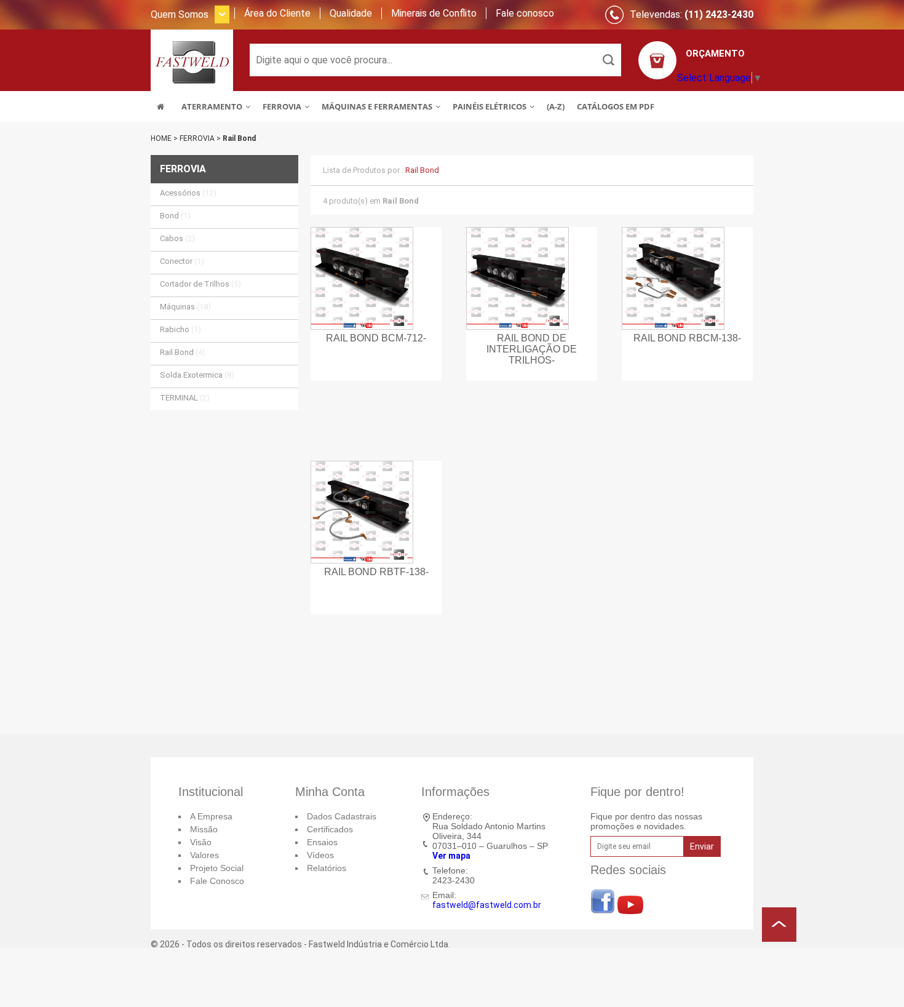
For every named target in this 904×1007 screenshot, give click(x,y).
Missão (204, 829)
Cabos (177, 238)
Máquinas (185, 306)
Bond (175, 215)
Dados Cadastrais (341, 816)
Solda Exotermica (197, 375)
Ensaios (322, 842)
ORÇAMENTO (715, 53)
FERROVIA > (201, 138)
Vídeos (320, 855)
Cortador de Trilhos (200, 284)
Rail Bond (239, 138)
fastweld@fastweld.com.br (486, 905)
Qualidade (351, 13)
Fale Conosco (217, 881)
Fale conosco (525, 13)
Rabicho (180, 329)
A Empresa (211, 816)
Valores (204, 855)
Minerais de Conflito (434, 13)
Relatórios (326, 868)
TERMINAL (185, 397)
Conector (182, 261)
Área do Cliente (277, 13)
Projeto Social (217, 868)
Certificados (330, 829)
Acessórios (188, 192)
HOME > (165, 138)
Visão (201, 842)
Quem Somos (179, 14)
